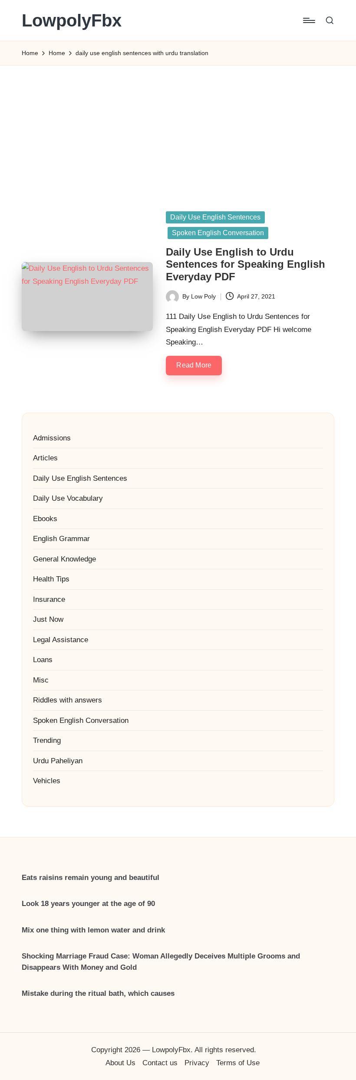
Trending (47, 740)
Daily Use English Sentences (215, 217)
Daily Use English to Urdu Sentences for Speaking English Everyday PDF (245, 264)
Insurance (49, 599)
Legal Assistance (60, 640)
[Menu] (308, 20)
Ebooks (45, 519)
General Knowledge (64, 559)
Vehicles (46, 781)
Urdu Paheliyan (57, 761)
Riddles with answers (67, 700)
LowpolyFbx (72, 20)
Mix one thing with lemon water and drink (93, 930)
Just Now (48, 619)
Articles (45, 458)
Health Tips (51, 579)
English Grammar (61, 539)
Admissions (52, 438)
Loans (43, 660)
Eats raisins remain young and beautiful (90, 877)
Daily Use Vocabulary (68, 498)
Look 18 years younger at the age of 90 (88, 903)
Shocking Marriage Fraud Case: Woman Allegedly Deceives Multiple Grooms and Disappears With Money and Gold (161, 962)
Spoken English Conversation (218, 232)
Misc (41, 680)
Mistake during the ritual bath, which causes (98, 993)
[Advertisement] (178, 126)
